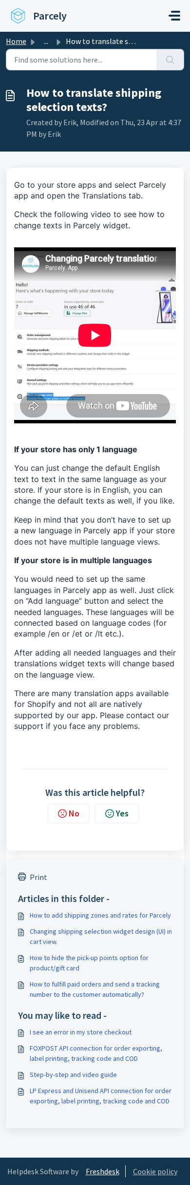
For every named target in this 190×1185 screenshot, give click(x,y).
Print (38, 877)
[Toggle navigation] (174, 15)
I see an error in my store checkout (81, 1032)
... (46, 41)
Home (16, 41)
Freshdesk (102, 1171)
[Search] (170, 59)
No (74, 813)
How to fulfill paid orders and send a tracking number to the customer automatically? (95, 989)
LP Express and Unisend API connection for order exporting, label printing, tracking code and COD (100, 1095)
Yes (122, 813)
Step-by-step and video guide (73, 1074)
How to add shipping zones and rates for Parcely (100, 915)
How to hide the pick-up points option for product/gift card (89, 962)
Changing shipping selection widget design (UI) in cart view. (101, 936)
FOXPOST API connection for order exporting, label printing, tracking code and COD (96, 1053)
